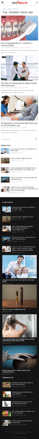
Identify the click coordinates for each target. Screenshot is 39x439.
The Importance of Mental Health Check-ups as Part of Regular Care (19, 124)
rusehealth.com (23, 433)
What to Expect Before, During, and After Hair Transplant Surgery (23, 178)
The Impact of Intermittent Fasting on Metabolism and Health (22, 383)
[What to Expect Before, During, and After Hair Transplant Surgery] (5, 180)
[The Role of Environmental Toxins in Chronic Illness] (6, 423)
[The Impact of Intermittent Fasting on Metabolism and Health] (6, 385)
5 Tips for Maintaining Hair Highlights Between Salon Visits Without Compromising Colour (23, 168)
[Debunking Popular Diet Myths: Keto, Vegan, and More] (6, 394)
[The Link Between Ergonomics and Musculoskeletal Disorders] (6, 404)
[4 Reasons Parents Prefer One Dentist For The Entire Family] (5, 151)
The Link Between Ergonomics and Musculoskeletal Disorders (21, 402)
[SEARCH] (36, 139)
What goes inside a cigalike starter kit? (21, 158)
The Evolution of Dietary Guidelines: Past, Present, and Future (23, 412)
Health (3, 17)
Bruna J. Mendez (6, 47)
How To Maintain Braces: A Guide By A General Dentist (16, 44)
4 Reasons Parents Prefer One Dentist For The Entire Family (23, 149)
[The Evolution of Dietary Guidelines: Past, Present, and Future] (6, 413)
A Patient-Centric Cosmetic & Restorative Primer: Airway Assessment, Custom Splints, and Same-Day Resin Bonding (24, 188)
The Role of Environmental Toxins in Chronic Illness (22, 421)
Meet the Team (22, 437)
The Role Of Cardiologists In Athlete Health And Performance (18, 84)
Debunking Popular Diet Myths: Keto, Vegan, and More (22, 393)
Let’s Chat (14, 437)
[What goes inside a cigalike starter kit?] (5, 160)
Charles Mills (5, 127)
